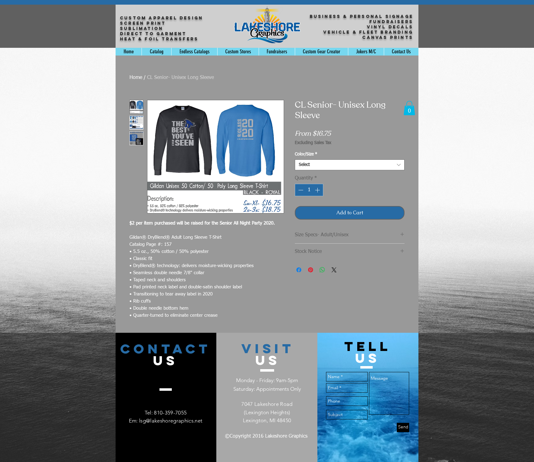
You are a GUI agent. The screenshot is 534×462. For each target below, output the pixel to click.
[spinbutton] (309, 190)
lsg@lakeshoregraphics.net (171, 421)
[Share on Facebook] (299, 270)
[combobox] (350, 164)
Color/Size (306, 154)
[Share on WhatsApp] (322, 270)
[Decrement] (300, 190)
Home (135, 77)
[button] (409, 108)
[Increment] (318, 190)
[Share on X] (334, 270)
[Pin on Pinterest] (310, 270)
